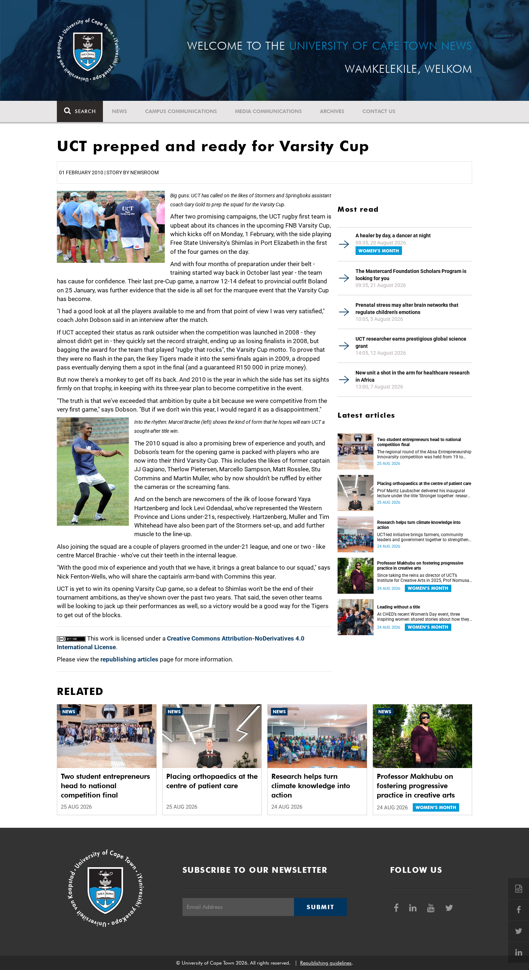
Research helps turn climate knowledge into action (419, 525)
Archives (332, 111)
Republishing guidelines (326, 963)
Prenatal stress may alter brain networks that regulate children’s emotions (407, 308)
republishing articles (129, 659)
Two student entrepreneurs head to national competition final (419, 442)
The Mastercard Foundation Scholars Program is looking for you (411, 274)
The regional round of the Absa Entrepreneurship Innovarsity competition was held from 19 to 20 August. (424, 454)
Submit (320, 907)
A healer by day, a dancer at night (393, 235)
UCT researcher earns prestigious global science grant (411, 342)
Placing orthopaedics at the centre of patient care (424, 483)
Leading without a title (398, 607)
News (119, 111)
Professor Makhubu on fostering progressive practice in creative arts (420, 566)
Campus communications (181, 111)
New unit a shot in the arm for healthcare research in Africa (413, 376)
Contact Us (378, 111)
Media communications (268, 111)
